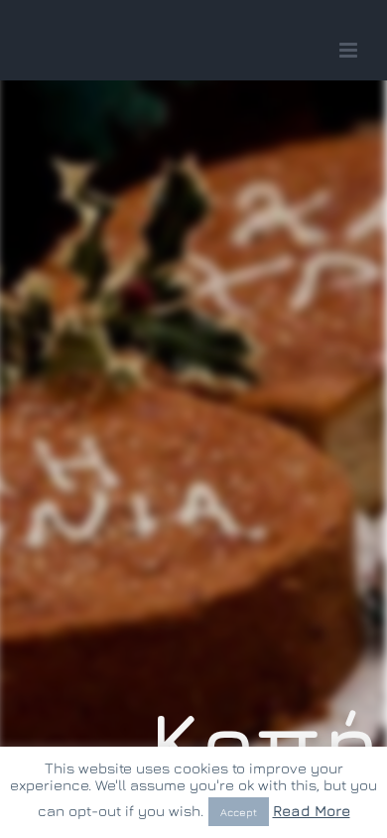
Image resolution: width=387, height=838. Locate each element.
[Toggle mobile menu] (349, 50)
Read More (311, 810)
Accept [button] (238, 811)
